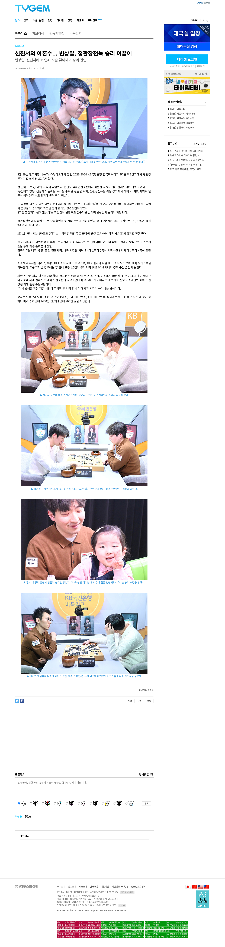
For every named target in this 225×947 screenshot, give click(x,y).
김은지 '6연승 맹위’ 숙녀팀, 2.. (184, 155)
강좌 (26, 20)
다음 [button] (140, 700)
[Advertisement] (84, 733)
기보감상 (38, 33)
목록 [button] (149, 700)
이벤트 (80, 20)
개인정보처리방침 (120, 886)
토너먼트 (93, 20)
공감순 (28, 816)
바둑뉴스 (21, 33)
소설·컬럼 (38, 20)
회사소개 (61, 886)
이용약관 (105, 886)
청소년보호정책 (138, 886)
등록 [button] (146, 803)
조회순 (196, 143)
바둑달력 (76, 33)
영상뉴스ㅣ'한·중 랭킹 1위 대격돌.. (186, 150)
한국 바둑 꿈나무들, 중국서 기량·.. (185, 169)
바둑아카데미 (176, 102)
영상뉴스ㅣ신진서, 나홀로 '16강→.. (186, 160)
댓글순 (203, 143)
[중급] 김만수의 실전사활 (181, 118)
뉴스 (17, 20)
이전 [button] (130, 700)
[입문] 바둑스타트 (177, 109)
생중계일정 (56, 33)
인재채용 (94, 886)
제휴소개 (83, 886)
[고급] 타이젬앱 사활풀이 (181, 123)
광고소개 (72, 886)
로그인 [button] (205, 20)
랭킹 (50, 20)
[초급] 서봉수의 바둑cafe (181, 113)
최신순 (18, 816)
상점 (70, 20)
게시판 (60, 20)
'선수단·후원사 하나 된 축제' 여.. (185, 164)
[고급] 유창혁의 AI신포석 (181, 127)
